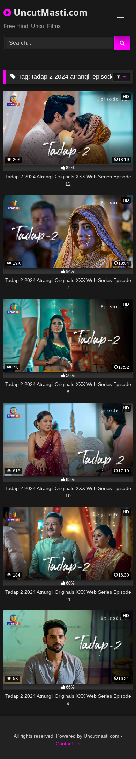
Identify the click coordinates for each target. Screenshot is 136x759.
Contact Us (68, 743)
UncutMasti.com (49, 12)
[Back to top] (114, 738)
